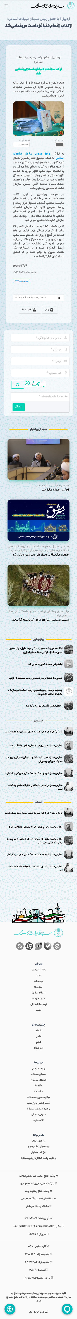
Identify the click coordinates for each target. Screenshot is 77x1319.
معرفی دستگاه (38, 1074)
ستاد (38, 975)
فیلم (38, 1042)
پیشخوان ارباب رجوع (38, 1147)
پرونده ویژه (38, 999)
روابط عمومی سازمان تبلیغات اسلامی (38, 156)
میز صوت (38, 1048)
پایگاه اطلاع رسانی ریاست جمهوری (37, 1184)
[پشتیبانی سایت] (67, 1309)
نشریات (38, 1031)
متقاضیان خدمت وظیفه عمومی (37, 1199)
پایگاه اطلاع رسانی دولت (37, 1191)
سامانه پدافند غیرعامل (37, 1206)
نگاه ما (38, 1086)
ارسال (18, 406)
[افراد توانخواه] (9, 1309)
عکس (39, 1036)
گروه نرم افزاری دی (38, 1312)
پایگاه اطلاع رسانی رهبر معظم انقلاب (37, 1176)
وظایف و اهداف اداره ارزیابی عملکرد (38, 1158)
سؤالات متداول (38, 1152)
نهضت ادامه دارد (38, 1004)
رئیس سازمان (38, 970)
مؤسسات (38, 981)
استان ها (38, 987)
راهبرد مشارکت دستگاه (38, 1109)
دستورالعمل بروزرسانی (38, 1103)
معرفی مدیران (38, 1115)
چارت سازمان (38, 1068)
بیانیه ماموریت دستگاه (38, 1097)
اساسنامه (38, 1091)
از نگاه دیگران (38, 993)
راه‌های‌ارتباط (38, 1141)
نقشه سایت (38, 1120)
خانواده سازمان (38, 1080)
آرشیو (38, 1010)
